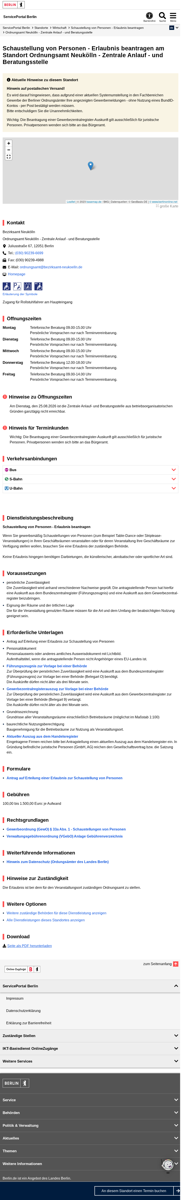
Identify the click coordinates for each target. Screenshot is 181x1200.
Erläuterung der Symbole (20, 294)
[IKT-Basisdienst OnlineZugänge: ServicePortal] (22, 969)
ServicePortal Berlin (16, 27)
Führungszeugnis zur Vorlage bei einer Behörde (47, 666)
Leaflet (71, 201)
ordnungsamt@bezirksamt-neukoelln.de (51, 267)
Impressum (14, 998)
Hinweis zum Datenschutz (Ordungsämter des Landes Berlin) (58, 862)
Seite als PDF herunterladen (29, 946)
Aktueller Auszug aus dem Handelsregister (42, 736)
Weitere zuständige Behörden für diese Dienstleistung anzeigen (56, 913)
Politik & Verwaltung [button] (20, 1125)
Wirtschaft (59, 27)
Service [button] (9, 1100)
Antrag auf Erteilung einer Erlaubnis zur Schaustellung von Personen (65, 778)
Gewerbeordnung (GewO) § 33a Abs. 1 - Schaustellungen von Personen (66, 829)
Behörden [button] (11, 1113)
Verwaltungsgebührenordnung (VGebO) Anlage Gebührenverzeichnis (65, 836)
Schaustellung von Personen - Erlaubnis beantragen (107, 27)
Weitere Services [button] (17, 1061)
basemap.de (94, 201)
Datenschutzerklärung (23, 1011)
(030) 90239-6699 (29, 253)
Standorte (41, 27)
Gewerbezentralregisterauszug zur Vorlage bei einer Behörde (57, 689)
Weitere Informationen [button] (22, 1164)
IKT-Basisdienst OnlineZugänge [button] (30, 1048)
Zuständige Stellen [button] (19, 1036)
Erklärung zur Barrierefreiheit (28, 1023)
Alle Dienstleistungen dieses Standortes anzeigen (46, 920)
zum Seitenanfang (157, 964)
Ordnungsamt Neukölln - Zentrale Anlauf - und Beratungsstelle (49, 32)
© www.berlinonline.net (163, 201)
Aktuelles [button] (11, 1138)
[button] (173, 28)
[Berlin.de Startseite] (14, 4)
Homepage (16, 274)
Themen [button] (10, 1151)
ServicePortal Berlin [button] (20, 986)
